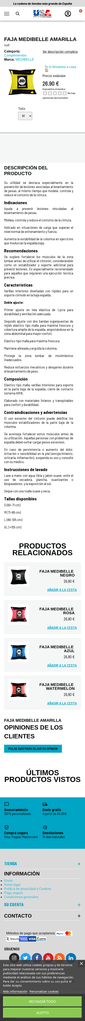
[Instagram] (14, 958)
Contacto (18, 916)
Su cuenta (14, 904)
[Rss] (59, 958)
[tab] (42, 916)
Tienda (10, 863)
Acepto (42, 1013)
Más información (15, 991)
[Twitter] (25, 958)
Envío (8, 880)
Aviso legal (12, 884)
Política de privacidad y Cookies (27, 889)
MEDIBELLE (24, 59)
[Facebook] (37, 958)
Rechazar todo (42, 1001)
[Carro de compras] (78, 14)
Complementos (15, 55)
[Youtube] (48, 958)
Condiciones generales (21, 897)
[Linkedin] (71, 958)
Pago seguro (13, 893)
